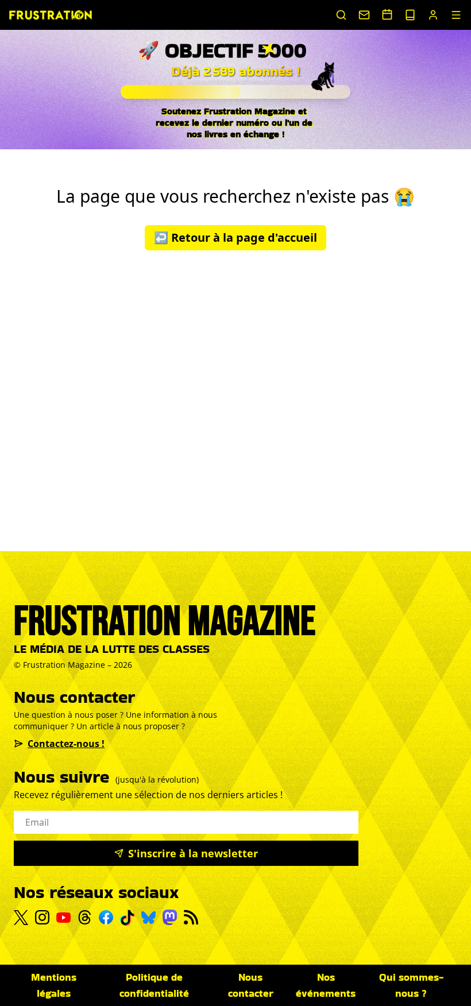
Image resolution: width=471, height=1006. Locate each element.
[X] (21, 917)
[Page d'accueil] (50, 15)
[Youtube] (63, 917)
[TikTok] (127, 918)
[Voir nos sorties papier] (410, 15)
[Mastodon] (170, 917)
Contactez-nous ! (66, 743)
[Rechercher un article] (341, 15)
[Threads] (85, 917)
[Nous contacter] (364, 15)
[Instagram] (42, 917)
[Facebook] (106, 917)
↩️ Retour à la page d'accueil (235, 237)
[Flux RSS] (191, 917)
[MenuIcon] (456, 15)
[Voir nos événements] (387, 14)
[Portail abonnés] (433, 15)
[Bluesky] (148, 917)
